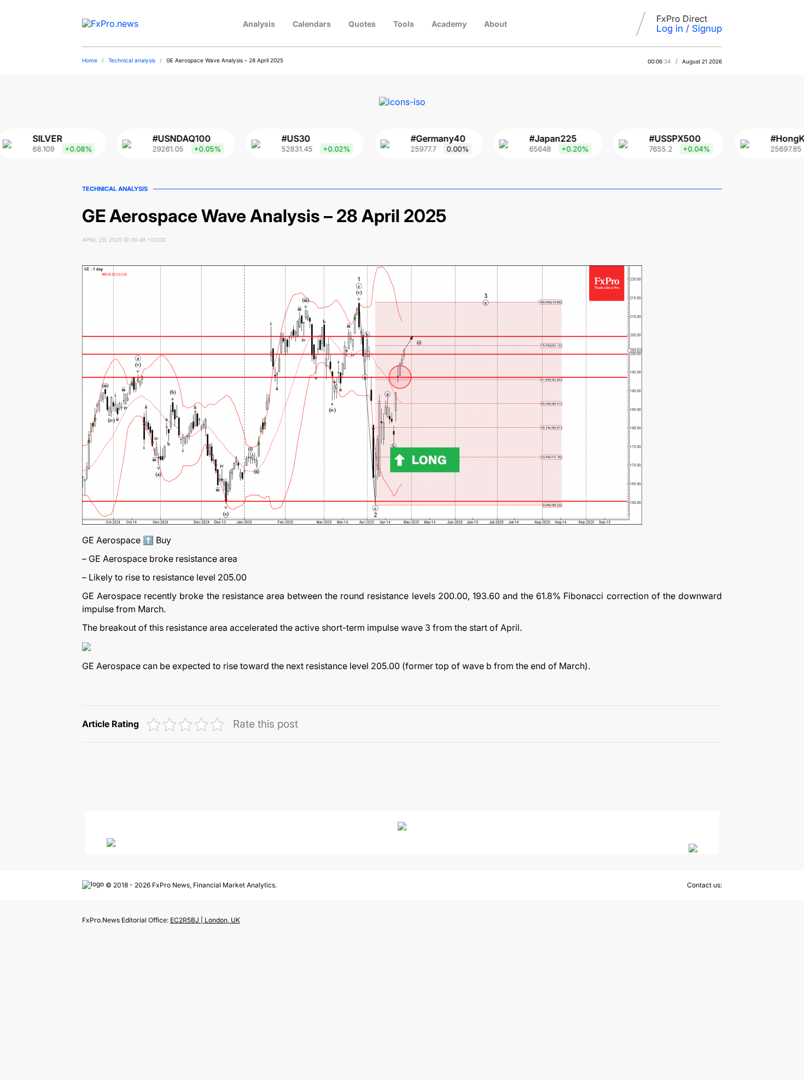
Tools (403, 23)
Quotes (362, 23)
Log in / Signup (689, 28)
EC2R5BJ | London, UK (205, 920)
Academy (449, 23)
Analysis (259, 23)
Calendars (312, 23)
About (495, 23)
